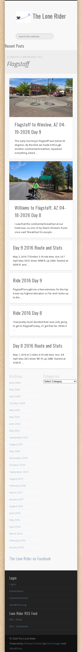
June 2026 (14, 382)
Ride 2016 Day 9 (27, 280)
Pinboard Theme (33, 643)
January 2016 (16, 547)
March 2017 (16, 492)
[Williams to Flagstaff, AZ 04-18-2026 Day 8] (41, 180)
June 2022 (14, 423)
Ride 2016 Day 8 (27, 312)
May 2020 (14, 451)
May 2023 (14, 417)
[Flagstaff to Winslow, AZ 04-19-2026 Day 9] (41, 97)
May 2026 (14, 389)
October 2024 (17, 403)
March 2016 (16, 533)
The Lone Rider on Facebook (30, 558)
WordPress (16, 648)
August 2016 (16, 506)
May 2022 (14, 430)
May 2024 (14, 410)
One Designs (54, 643)
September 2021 (18, 437)
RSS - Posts (15, 619)
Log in (12, 584)
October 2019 (17, 465)
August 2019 (16, 478)
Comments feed (18, 598)
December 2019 (18, 458)
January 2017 (16, 499)
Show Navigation (63, 34)
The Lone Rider (49, 15)
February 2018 (17, 485)
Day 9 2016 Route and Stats (37, 247)
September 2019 (18, 472)
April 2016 (14, 526)
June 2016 (14, 513)
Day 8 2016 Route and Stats (37, 345)
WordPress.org (17, 605)
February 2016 (17, 540)
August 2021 (16, 444)
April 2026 (14, 396)
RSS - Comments (18, 626)
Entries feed (16, 591)
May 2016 (14, 520)
